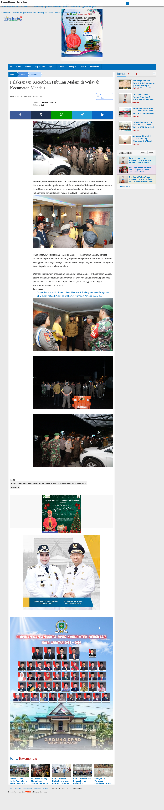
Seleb (61, 66)
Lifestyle (72, 66)
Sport (51, 66)
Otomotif (95, 66)
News (18, 66)
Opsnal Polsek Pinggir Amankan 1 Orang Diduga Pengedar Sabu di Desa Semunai (140, 161)
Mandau (15, 487)
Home (11, 789)
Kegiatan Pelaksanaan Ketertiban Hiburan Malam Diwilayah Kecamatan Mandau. (48, 483)
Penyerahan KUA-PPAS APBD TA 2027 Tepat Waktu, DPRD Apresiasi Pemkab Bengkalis (143, 126)
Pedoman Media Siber (31, 789)
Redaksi (18, 789)
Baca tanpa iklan (104, 96)
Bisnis (28, 66)
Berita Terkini (125, 152)
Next (151, 153)
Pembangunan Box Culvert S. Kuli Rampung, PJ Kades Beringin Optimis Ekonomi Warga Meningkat (48, 6)
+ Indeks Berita (124, 186)
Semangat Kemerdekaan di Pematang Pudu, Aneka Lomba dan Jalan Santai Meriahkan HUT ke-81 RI (140, 170)
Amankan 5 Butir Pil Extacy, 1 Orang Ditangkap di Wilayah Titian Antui (142, 140)
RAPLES (28, 792)
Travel (83, 66)
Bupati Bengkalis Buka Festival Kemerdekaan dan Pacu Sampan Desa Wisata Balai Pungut (143, 112)
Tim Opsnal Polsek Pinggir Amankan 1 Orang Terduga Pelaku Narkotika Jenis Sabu (41, 12)
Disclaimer (46, 789)
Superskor (40, 66)
